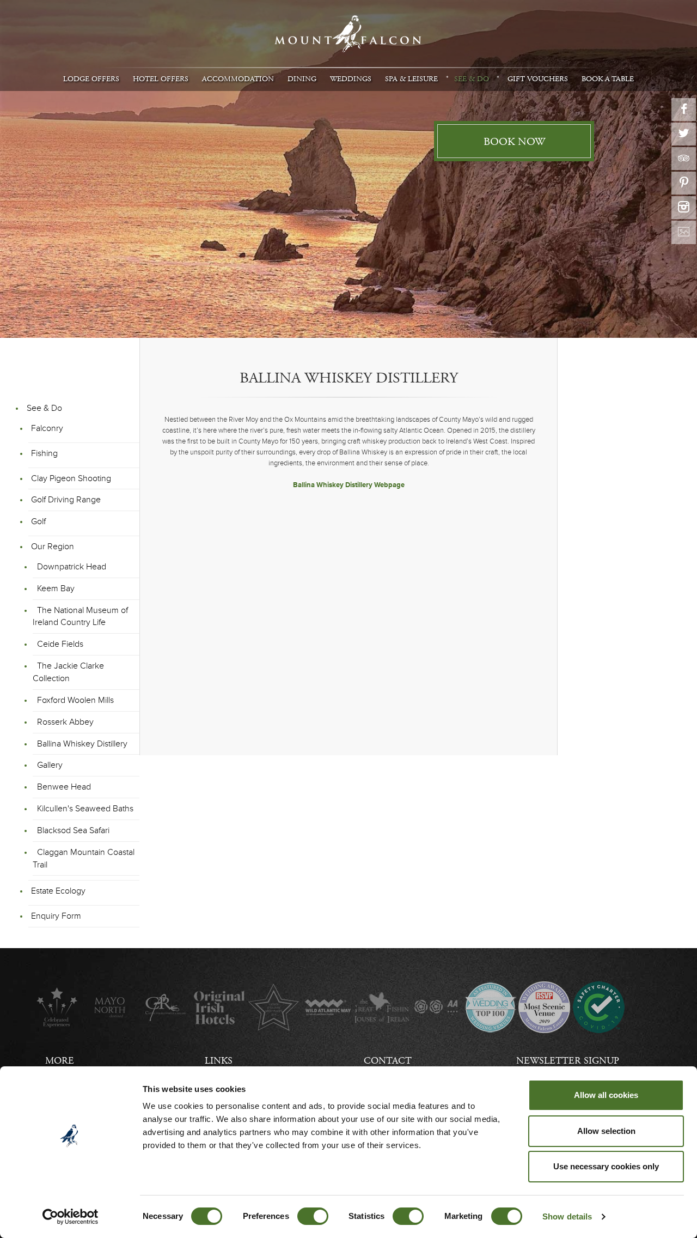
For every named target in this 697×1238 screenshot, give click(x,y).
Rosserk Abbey (65, 722)
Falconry (47, 428)
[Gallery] (683, 232)
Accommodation (238, 79)
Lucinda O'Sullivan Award (274, 1007)
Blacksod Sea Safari (73, 830)
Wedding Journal (490, 1007)
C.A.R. (165, 1007)
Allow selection (606, 1131)
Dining (302, 79)
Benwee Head (64, 786)
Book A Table (608, 79)
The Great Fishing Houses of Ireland (382, 1007)
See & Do (471, 79)
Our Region (52, 546)
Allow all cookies (606, 1095)
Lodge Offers (91, 79)
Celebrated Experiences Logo (57, 1007)
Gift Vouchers (538, 79)
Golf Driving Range (66, 499)
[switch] (312, 1216)
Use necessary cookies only (606, 1166)
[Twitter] (683, 134)
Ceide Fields (60, 644)
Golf (38, 521)
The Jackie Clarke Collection (68, 672)
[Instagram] (683, 207)
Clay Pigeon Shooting (71, 478)
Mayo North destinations (111, 1007)
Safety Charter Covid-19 (598, 1007)
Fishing (44, 453)
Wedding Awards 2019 (544, 1007)
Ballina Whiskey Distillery (82, 743)
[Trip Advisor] (683, 158)
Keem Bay (56, 588)
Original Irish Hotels (219, 1007)
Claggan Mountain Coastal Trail (83, 858)
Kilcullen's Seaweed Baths (85, 808)
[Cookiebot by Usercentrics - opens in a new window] (70, 1217)
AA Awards (436, 1007)
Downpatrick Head (71, 566)
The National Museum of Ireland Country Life (80, 616)
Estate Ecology (58, 890)
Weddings (350, 79)
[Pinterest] (683, 183)
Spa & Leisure (411, 79)
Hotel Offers (160, 79)
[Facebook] (683, 109)
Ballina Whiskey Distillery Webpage (349, 485)
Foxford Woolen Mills (75, 700)
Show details (567, 1216)
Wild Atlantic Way (327, 1007)
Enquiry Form (56, 916)
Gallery (50, 765)
